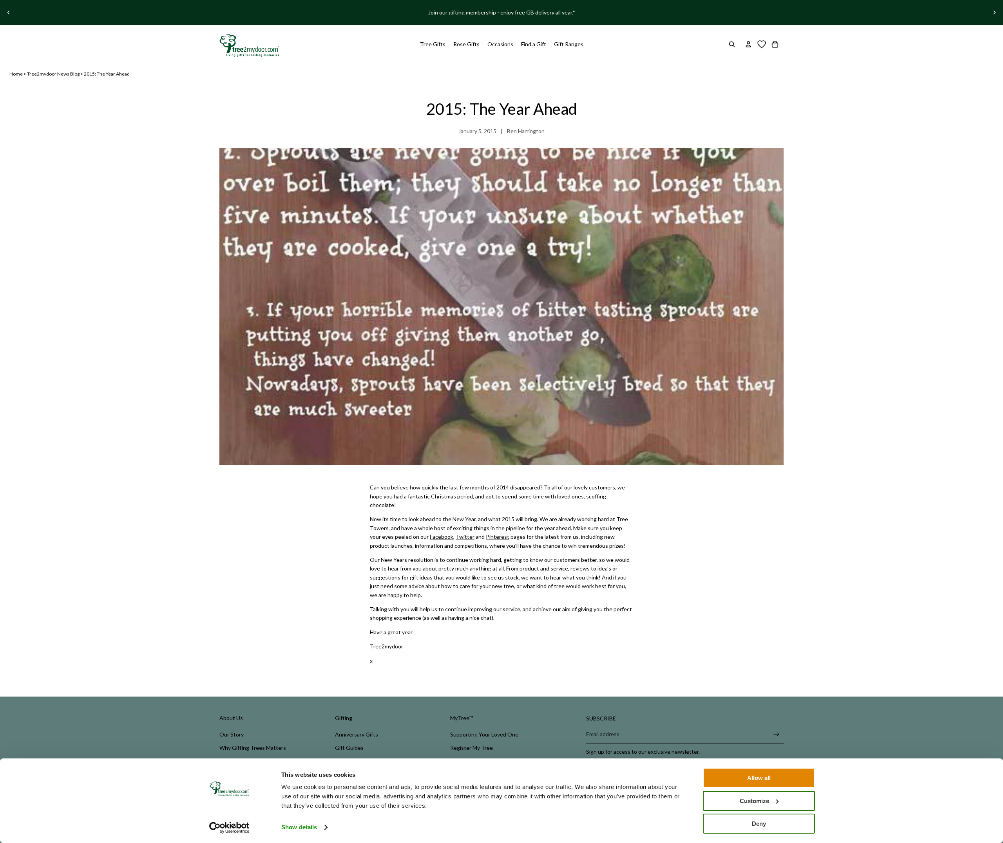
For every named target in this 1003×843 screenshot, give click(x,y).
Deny (759, 823)
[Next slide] (994, 12)
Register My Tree (471, 747)
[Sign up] (776, 734)
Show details (299, 827)
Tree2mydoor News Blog (53, 74)
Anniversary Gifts (356, 734)
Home (16, 74)
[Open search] (731, 44)
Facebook (441, 536)
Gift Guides (349, 747)
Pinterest (497, 536)
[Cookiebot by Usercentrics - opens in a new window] (229, 828)
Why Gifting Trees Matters (252, 747)
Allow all (759, 777)
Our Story (231, 734)
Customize (754, 801)
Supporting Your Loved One (484, 734)
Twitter (465, 536)
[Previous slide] (8, 12)
